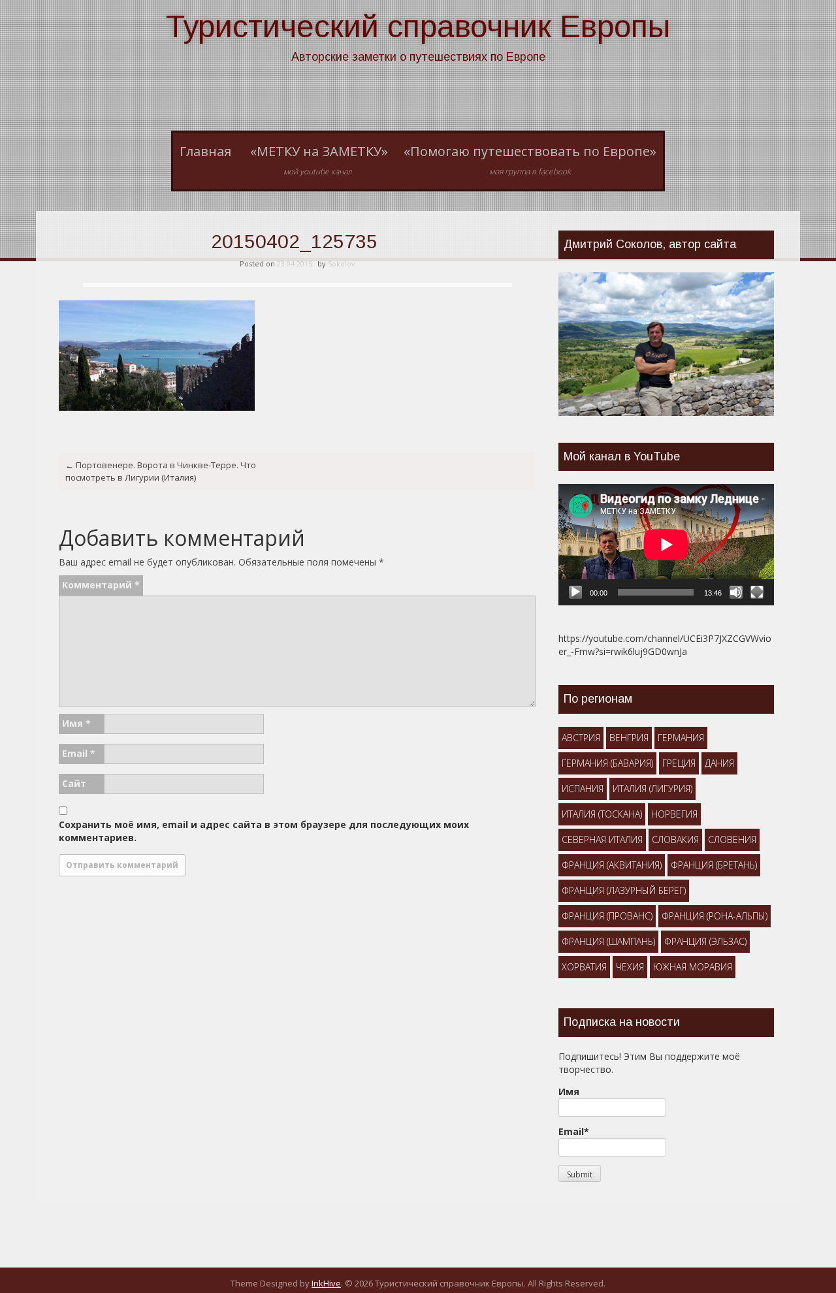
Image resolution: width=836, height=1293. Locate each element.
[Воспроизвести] (575, 592)
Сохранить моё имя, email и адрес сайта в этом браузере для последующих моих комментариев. (264, 831)
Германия (681, 737)
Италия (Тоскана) (602, 814)
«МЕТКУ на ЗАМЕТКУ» (319, 160)
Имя (76, 723)
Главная (205, 151)
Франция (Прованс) (607, 916)
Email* (573, 1131)
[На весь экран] (757, 592)
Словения (732, 839)
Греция (679, 763)
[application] (666, 544)
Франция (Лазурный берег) (624, 890)
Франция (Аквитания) (612, 865)
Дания (719, 763)
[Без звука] (736, 592)
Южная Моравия (692, 967)
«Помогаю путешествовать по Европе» (530, 160)
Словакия (675, 839)
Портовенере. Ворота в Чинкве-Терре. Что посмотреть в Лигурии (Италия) (160, 471)
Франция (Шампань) (608, 941)
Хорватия (584, 967)
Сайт (74, 783)
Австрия (581, 737)
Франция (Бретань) (714, 865)
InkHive (326, 1283)
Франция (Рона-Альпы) (714, 916)
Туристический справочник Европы (418, 26)
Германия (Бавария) (607, 763)
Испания (582, 788)
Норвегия (674, 814)
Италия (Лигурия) (652, 788)
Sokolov (341, 263)
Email (78, 753)
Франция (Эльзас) (705, 941)
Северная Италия (602, 839)
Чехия (630, 967)
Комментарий (101, 585)
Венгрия (629, 737)
